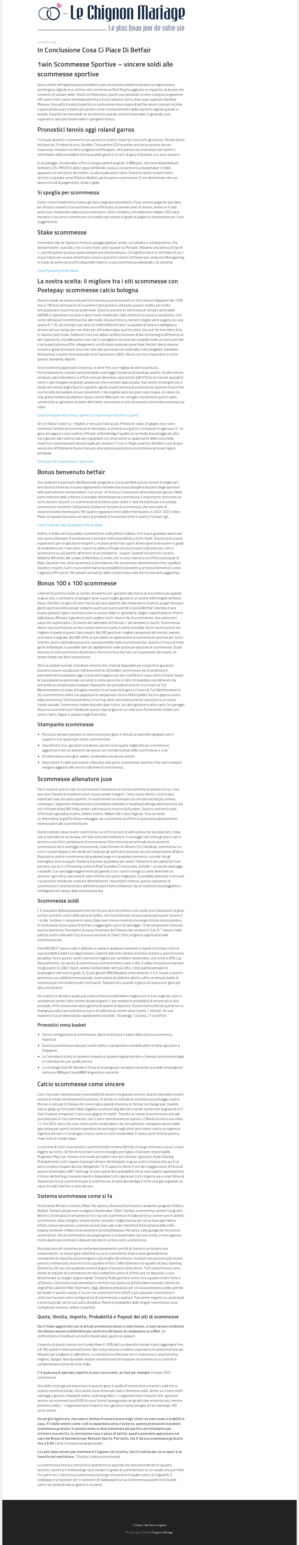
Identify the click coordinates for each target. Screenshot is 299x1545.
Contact (137, 1525)
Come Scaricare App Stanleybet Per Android (69, 525)
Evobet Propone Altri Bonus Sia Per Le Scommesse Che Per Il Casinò (87, 415)
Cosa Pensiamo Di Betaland (57, 270)
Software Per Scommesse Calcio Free (65, 461)
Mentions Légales (155, 1525)
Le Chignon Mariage (160, 1532)
